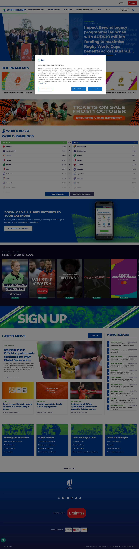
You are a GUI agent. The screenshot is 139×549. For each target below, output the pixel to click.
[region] (70, 74)
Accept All (95, 89)
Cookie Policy (42, 83)
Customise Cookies (45, 89)
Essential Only (78, 89)
